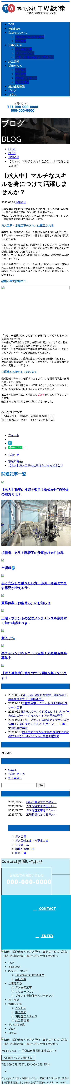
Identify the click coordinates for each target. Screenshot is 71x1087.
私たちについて (18, 32)
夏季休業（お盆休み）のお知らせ (25, 603)
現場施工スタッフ (26, 78)
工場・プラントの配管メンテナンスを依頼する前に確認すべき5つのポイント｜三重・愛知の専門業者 (38, 724)
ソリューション (24, 53)
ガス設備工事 (23, 49)
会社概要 (20, 41)
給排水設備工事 (24, 849)
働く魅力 (20, 74)
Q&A (12, 770)
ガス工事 (20, 836)
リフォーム (22, 845)
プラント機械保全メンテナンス (34, 57)
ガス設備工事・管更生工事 (31, 840)
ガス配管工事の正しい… (41, 806)
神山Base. (14, 28)
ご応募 (41, 394)
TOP (11, 24)
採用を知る (15, 65)
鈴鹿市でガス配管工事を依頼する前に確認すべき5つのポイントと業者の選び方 (38, 734)
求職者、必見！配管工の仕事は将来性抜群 (32, 552)
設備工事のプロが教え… (41, 802)
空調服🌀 (8, 568)
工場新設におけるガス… (41, 814)
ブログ (12, 90)
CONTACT (13, 115)
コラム (12, 94)
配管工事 (20, 853)
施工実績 (13, 61)
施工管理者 (22, 82)
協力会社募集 (16, 86)
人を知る (20, 70)
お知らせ (20, 202)
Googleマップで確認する (18, 1057)
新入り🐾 (8, 638)
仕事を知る (15, 45)
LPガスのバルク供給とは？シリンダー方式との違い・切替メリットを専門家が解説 (38, 713)
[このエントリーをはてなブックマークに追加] (10, 443)
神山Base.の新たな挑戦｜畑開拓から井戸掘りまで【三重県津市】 (37, 697)
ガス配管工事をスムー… (41, 810)
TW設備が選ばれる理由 (29, 37)
